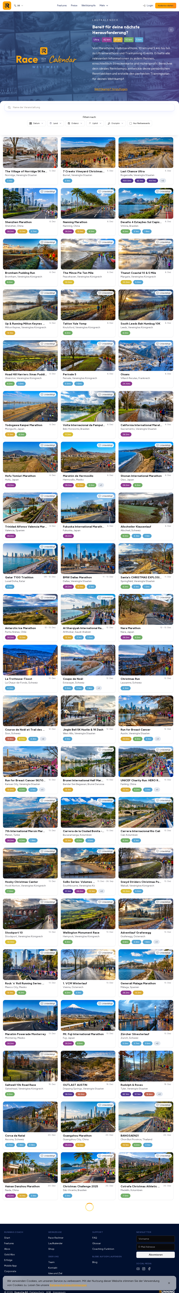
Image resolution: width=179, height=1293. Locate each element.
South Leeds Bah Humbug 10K (140, 323)
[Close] (169, 1283)
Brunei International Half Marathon (86, 780)
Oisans (125, 374)
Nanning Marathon (75, 222)
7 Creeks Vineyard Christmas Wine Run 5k (91, 171)
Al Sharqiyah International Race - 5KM (88, 628)
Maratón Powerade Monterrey (25, 1034)
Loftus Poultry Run (17, 1239)
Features (62, 5)
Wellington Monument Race (81, 932)
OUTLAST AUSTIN (75, 1085)
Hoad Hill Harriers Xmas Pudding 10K (29, 374)
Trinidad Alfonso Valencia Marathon (29, 526)
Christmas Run (130, 679)
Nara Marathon (131, 628)
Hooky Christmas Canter (21, 882)
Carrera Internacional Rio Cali (140, 831)
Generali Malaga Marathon (138, 983)
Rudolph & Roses (132, 1085)
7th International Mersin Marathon (28, 831)
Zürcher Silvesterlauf (135, 1034)
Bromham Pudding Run (20, 273)
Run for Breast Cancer (136, 729)
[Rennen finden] (171, 29)
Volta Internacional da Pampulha (84, 425)
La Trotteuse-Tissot (18, 679)
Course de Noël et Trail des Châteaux (30, 729)
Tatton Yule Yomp (75, 323)
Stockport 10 (14, 932)
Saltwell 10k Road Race (20, 1085)
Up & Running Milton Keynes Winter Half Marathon (38, 323)
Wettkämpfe (88, 5)
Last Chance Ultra (133, 171)
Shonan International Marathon (141, 476)
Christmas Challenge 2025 (80, 1186)
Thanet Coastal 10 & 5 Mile (138, 273)
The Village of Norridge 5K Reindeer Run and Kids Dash (41, 171)
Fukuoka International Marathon (84, 526)
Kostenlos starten (165, 5)
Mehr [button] (102, 5)
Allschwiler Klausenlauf (136, 526)
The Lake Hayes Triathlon (138, 1290)
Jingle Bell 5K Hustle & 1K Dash (83, 729)
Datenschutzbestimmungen (68, 1285)
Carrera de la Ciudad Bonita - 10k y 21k (89, 831)
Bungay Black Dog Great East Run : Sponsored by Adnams (101, 1290)
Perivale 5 (69, 374)
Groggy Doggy (15, 1290)
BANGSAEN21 (130, 1135)
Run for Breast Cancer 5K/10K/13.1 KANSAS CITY (37, 780)
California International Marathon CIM (146, 425)
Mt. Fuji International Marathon (83, 1034)
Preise (74, 5)
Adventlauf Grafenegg (136, 932)
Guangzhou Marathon (77, 1135)
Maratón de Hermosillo (78, 476)
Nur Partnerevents (141, 123)
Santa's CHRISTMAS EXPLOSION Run (145, 577)
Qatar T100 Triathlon (19, 577)
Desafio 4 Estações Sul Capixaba (142, 222)
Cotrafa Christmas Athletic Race (142, 1186)
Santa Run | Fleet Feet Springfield (143, 1239)
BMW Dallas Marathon (77, 577)
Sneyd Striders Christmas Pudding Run (146, 882)
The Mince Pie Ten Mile (78, 273)
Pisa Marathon (72, 1239)
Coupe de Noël (73, 679)
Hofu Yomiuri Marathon (20, 476)
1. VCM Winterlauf (75, 983)
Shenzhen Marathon (18, 222)
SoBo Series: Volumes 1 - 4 (81, 882)
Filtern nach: (89, 117)
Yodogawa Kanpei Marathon (23, 425)
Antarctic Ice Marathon (20, 628)
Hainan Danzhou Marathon (22, 1186)
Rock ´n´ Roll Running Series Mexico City (31, 983)
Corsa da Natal (15, 1135)
